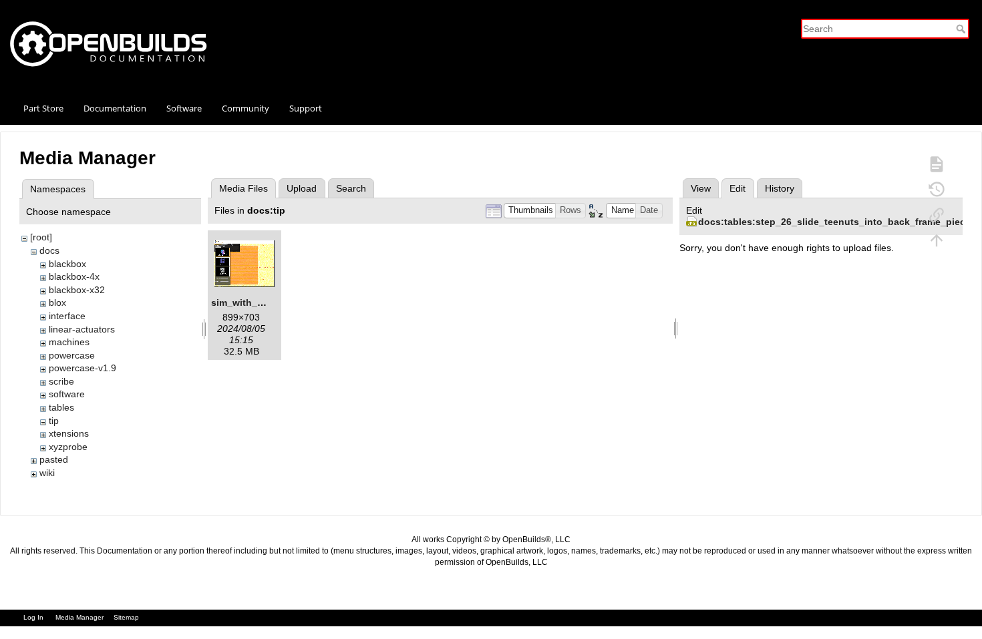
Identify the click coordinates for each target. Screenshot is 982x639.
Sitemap (126, 617)
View (701, 188)
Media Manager (79, 617)
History (779, 188)
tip (54, 420)
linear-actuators (82, 329)
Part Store (43, 108)
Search (962, 28)
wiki (47, 472)
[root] (41, 237)
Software (184, 108)
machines (69, 342)
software (67, 394)
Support (305, 108)
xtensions (69, 433)
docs (49, 250)
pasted (53, 459)
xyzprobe (68, 446)
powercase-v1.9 (82, 368)
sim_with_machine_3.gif (266, 302)
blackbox (67, 263)
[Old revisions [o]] (936, 189)
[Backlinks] (936, 214)
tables (61, 407)
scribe (61, 381)
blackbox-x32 (77, 289)
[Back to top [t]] (936, 239)
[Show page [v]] (936, 163)
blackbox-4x (74, 276)
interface (67, 315)
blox (57, 302)
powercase (72, 355)
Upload (302, 188)
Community (245, 108)
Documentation (115, 108)
